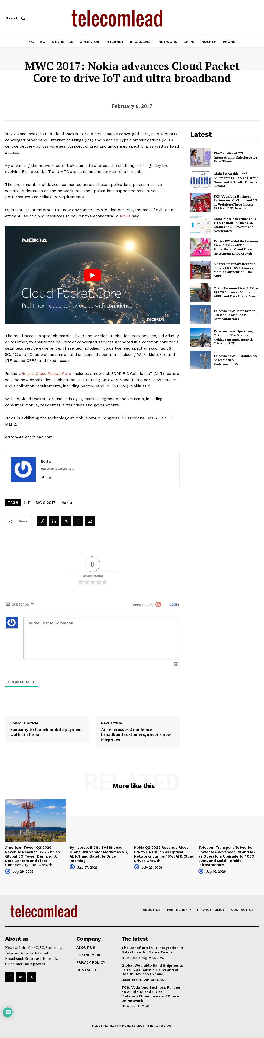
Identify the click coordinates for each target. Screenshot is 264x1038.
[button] (16, 18)
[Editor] (23, 469)
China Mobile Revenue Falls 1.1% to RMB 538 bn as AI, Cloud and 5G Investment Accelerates (235, 225)
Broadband (130, 958)
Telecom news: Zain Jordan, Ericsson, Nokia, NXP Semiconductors (235, 315)
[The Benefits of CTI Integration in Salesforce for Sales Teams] (200, 157)
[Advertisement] (227, 411)
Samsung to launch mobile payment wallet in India (46, 732)
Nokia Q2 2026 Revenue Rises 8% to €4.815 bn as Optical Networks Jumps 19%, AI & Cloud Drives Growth (164, 853)
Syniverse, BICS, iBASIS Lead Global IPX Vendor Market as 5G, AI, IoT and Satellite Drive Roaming (99, 853)
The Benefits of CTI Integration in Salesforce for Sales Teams (235, 157)
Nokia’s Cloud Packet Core (46, 373)
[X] (50, 477)
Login (174, 604)
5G (123, 1006)
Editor (47, 461)
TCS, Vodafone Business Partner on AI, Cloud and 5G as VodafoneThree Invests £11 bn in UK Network (235, 202)
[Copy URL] (42, 521)
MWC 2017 (46, 502)
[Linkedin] (54, 521)
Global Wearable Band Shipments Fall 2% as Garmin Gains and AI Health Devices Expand (236, 180)
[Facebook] (43, 477)
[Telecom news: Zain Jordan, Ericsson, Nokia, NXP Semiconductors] (200, 314)
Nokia (125, 216)
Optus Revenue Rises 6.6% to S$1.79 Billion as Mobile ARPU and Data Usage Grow (236, 292)
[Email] (90, 521)
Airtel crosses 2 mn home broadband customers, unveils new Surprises (136, 734)
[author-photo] (8, 871)
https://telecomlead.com (57, 468)
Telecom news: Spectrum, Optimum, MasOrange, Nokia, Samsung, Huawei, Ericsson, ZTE (233, 337)
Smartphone (132, 980)
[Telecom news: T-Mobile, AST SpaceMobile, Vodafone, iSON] (200, 360)
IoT (27, 502)
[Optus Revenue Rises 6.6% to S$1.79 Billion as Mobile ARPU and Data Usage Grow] (200, 292)
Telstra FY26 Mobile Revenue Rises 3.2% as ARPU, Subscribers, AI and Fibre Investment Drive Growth (236, 247)
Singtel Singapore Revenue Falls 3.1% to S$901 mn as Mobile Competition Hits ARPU (234, 270)
